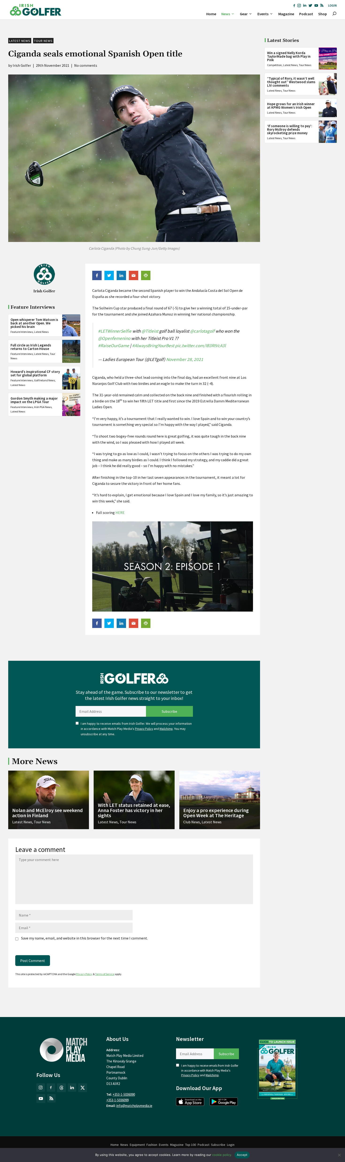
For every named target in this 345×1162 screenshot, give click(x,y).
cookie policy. (222, 1155)
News (225, 13)
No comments (85, 65)
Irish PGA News (43, 407)
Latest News (19, 41)
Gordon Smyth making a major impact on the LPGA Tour (34, 400)
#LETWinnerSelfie (114, 331)
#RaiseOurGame (113, 345)
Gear (244, 13)
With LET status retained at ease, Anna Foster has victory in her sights (134, 810)
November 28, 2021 (184, 359)
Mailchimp (166, 729)
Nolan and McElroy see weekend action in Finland (47, 813)
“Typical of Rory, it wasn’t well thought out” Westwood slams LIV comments (291, 82)
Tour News (43, 41)
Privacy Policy (144, 729)
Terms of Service (104, 974)
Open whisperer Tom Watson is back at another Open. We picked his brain (34, 323)
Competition (274, 65)
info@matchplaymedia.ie (134, 1105)
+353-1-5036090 (124, 1094)
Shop (322, 13)
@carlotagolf (202, 331)
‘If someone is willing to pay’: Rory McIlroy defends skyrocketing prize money (289, 129)
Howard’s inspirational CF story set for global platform (35, 373)
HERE (120, 512)
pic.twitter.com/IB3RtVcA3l (200, 345)
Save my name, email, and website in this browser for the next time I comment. (84, 938)
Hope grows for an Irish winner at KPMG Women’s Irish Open (291, 106)
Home (211, 13)
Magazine (286, 13)
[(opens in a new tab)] (277, 1068)
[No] (339, 1155)
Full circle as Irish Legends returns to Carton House (31, 347)
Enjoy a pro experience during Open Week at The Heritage (216, 813)
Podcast (306, 13)
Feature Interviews (22, 332)
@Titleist (150, 331)
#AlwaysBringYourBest (153, 345)
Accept (242, 1155)
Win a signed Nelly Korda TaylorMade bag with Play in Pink (288, 56)
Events (262, 13)
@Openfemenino (114, 338)
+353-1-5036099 (117, 1100)
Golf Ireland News (44, 380)
